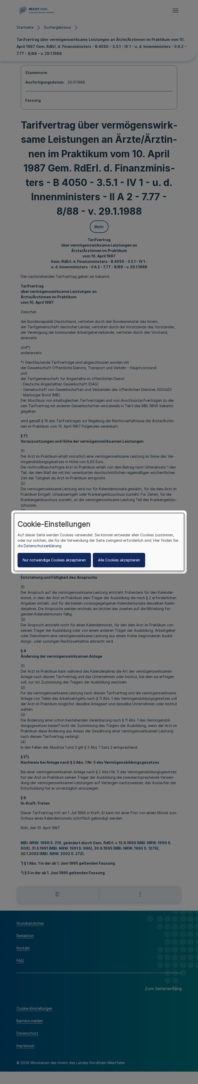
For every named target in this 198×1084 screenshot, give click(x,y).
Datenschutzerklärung (42, 546)
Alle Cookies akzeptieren (119, 560)
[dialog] (99, 542)
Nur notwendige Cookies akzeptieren (54, 560)
